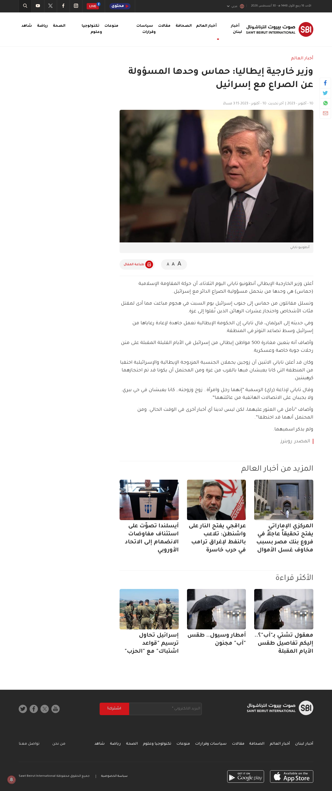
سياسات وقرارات (211, 744)
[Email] (325, 113)
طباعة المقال (134, 265)
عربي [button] (234, 6)
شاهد (26, 26)
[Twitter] (325, 93)
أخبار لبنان (304, 744)
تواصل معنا (29, 744)
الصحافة (184, 26)
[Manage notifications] (11, 779)
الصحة (59, 26)
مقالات (164, 26)
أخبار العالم (302, 58)
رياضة (42, 26)
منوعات (111, 26)
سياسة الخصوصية (114, 776)
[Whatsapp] (325, 103)
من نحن (58, 744)
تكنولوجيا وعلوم (157, 744)
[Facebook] (325, 83)
